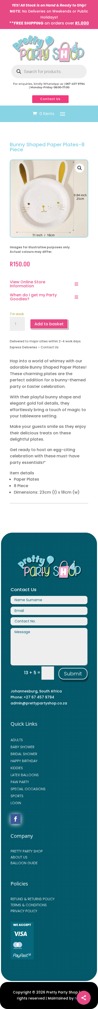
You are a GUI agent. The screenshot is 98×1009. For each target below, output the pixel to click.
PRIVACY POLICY (24, 910)
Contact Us (50, 99)
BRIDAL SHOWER (24, 753)
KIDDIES (17, 767)
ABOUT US (19, 857)
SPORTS (17, 795)
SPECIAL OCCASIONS (28, 788)
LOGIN (16, 802)
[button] (79, 168)
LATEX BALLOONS (25, 774)
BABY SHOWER (22, 746)
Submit (73, 673)
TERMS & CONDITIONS (29, 904)
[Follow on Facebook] (16, 819)
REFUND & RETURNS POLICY (33, 898)
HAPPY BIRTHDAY (24, 760)
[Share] (84, 998)
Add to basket (49, 324)
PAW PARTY (20, 781)
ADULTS (17, 739)
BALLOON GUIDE (24, 862)
